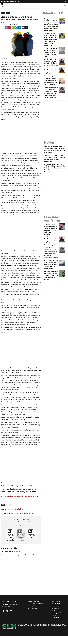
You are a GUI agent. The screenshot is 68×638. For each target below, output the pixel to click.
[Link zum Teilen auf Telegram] (16, 27)
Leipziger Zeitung (5, 1)
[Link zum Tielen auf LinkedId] (19, 27)
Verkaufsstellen (32, 608)
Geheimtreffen (9, 504)
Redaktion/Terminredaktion (36, 603)
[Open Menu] (65, 5)
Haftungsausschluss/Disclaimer (59, 614)
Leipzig (7, 12)
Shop (18, 1)
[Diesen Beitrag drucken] (23, 27)
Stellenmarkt (13, 1)
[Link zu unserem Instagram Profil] (7, 610)
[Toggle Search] (60, 5)
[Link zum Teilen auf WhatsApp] (13, 27)
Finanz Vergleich (56, 606)
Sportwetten (55, 608)
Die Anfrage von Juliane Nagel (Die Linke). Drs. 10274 (17, 486)
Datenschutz (55, 617)
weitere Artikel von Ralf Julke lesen (12, 509)
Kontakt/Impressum (33, 601)
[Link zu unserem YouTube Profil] (10, 610)
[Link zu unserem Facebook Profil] (3, 610)
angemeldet (12, 555)
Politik (2, 12)
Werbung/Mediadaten (34, 606)
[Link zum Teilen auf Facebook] (6, 27)
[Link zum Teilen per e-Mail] (26, 27)
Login (65, 1)
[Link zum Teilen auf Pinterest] (9, 27)
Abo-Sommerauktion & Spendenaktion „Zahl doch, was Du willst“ (21, 496)
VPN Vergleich (56, 603)
